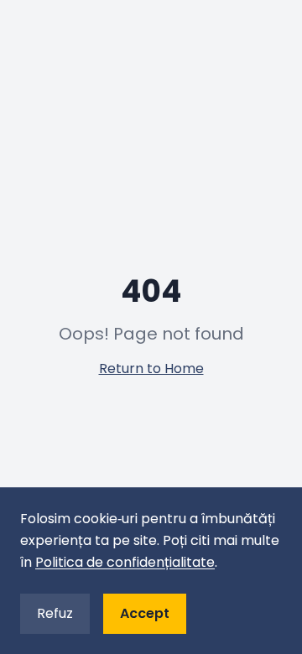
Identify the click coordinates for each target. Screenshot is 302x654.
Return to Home (151, 368)
